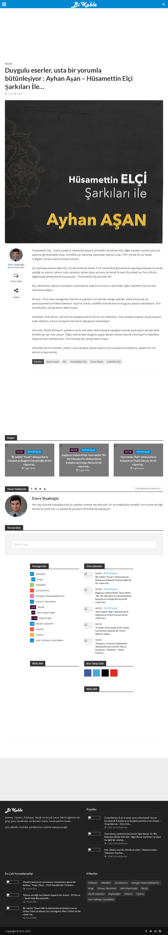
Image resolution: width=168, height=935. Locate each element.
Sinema (128, 893)
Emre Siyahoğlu (16, 264)
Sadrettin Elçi (114, 361)
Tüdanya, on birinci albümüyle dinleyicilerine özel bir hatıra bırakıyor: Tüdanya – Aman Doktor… (111, 648)
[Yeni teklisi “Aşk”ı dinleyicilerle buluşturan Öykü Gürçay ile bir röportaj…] (88, 609)
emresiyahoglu (17, 267)
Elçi (64, 361)
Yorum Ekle (16, 281)
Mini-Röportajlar (128, 888)
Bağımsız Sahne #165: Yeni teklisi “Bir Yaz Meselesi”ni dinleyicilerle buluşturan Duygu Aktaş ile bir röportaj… (84, 460)
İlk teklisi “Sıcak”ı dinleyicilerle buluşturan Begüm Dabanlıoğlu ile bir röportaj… (30, 460)
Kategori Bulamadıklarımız (145, 882)
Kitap (91, 888)
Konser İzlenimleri (106, 888)
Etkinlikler (106, 882)
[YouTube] (113, 673)
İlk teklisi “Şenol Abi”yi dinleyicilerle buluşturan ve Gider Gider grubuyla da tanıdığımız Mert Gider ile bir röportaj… (52, 911)
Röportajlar (34, 451)
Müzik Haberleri (96, 893)
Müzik (8, 63)
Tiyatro (140, 893)
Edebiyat (92, 882)
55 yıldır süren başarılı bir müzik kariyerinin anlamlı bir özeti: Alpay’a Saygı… (112, 630)
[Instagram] (105, 673)
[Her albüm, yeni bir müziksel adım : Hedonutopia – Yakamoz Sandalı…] (94, 852)
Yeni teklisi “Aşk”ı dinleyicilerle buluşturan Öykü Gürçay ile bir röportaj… (138, 460)
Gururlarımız (121, 882)
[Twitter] (96, 673)
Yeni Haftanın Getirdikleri (101, 899)
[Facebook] (87, 673)
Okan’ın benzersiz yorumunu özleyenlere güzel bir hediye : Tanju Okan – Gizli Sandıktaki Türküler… (49, 883)
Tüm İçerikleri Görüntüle (147, 488)
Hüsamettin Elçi (78, 361)
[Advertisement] (84, 38)
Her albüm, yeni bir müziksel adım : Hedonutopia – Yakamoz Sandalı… (131, 851)
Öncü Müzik (97, 361)
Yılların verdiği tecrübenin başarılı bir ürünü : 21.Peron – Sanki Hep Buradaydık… (51, 897)
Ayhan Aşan (52, 361)
